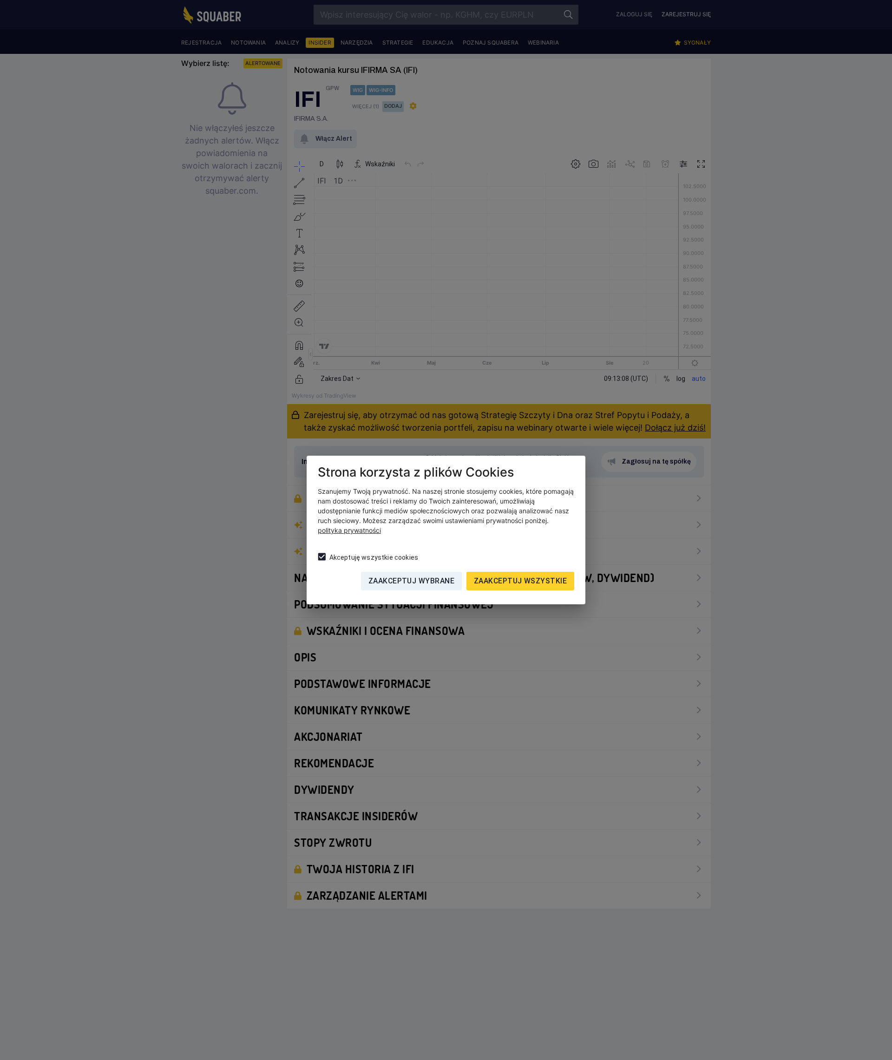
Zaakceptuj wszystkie (520, 580)
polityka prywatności (349, 530)
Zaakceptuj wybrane (411, 580)
